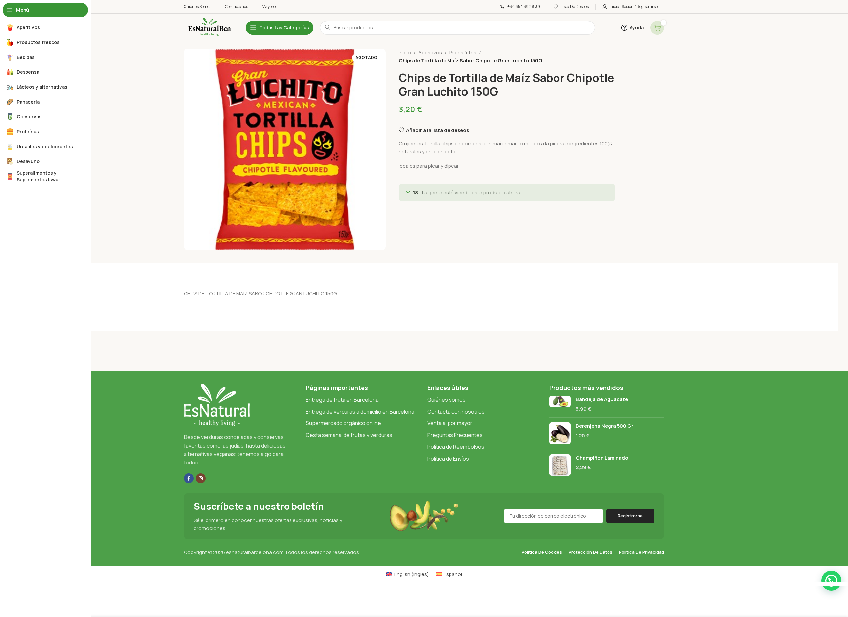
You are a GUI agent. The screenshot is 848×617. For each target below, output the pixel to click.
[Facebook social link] (189, 478)
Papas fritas (462, 52)
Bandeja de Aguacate (602, 399)
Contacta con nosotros (456, 411)
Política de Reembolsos (455, 446)
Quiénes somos (446, 399)
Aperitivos (430, 52)
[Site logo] (208, 27)
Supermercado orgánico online (343, 423)
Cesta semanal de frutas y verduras (349, 435)
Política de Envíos (448, 458)
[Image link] (217, 404)
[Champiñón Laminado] (560, 465)
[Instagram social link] (201, 478)
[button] (831, 581)
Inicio (405, 52)
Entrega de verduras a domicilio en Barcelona (360, 411)
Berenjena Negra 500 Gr (604, 425)
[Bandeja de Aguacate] (560, 404)
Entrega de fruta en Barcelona (342, 399)
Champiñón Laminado (602, 457)
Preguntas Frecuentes (455, 435)
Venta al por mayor (449, 423)
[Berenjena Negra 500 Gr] (560, 433)
